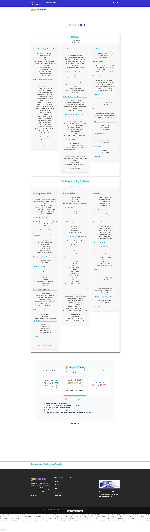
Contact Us (58, 495)
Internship (75, 10)
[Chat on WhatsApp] (3, 529)
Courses (57, 488)
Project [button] (83, 10)
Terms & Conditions (101, 509)
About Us (57, 485)
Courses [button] (66, 10)
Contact (99, 10)
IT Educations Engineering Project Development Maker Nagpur (78, 509)
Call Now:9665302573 (35, 3)
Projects (57, 491)
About (59, 10)
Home (53, 10)
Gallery (91, 10)
